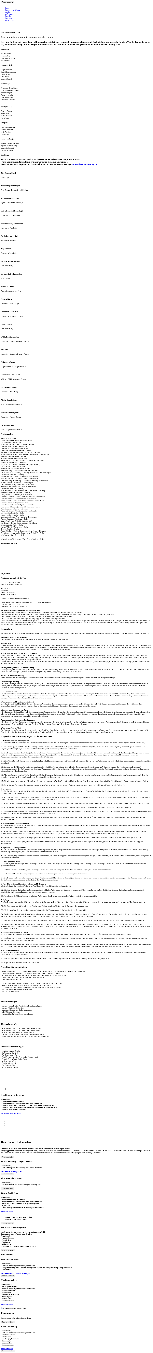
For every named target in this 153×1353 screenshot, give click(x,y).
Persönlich (10, 1089)
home (7, 8)
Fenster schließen (7, 1157)
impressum (9, 18)
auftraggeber (9, 14)
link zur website (7, 1211)
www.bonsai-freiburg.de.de (11, 1172)
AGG (3, 1089)
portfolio (8, 12)
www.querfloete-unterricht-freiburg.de (15, 1273)
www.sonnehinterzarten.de (11, 1113)
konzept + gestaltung (12, 10)
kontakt (8, 16)
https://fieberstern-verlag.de (84, 164)
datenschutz (9, 20)
